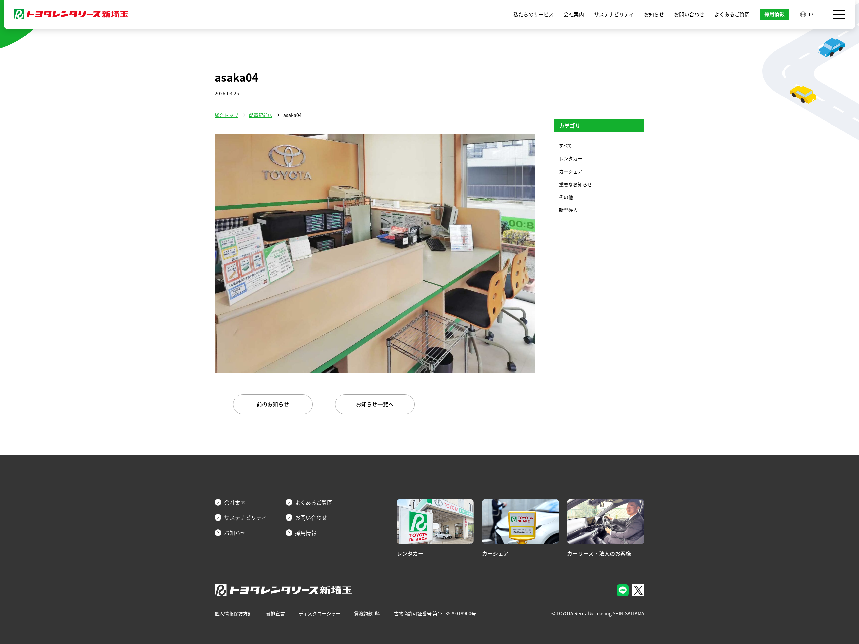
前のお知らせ (273, 404)
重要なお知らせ (575, 184)
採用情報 (774, 14)
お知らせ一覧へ (375, 404)
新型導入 (568, 209)
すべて (565, 145)
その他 (566, 197)
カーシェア (571, 171)
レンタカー (571, 158)
